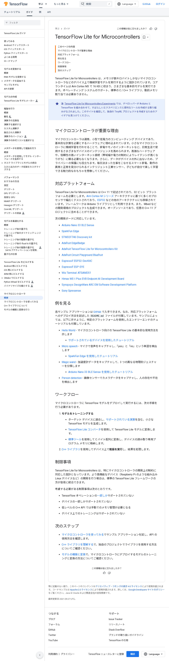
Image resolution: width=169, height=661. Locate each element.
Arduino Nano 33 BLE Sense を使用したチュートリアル (100, 372)
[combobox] (95, 4)
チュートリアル (12, 12)
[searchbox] (22, 22)
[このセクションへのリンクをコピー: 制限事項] (74, 462)
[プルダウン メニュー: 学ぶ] (47, 4)
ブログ (51, 619)
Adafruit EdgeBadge (73, 243)
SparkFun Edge (70, 231)
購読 (132, 654)
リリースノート (117, 624)
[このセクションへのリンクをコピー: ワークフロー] (82, 395)
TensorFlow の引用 (118, 640)
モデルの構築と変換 (73, 554)
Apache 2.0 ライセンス (81, 589)
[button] (21, 81)
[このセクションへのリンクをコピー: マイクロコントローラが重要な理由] (121, 131)
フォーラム (54, 624)
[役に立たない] (155, 28)
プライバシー (68, 654)
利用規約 (53, 654)
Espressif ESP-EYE (73, 266)
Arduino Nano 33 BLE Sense (78, 225)
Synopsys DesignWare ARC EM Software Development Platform (99, 284)
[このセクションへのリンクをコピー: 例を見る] (74, 304)
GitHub (146, 3)
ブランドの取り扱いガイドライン (126, 635)
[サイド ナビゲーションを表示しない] (39, 655)
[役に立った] (150, 28)
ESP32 (101, 200)
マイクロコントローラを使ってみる (83, 534)
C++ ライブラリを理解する (77, 544)
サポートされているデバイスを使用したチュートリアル (101, 340)
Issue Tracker (116, 619)
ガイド (29, 12)
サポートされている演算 (120, 419)
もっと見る (60, 3)
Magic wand (69, 362)
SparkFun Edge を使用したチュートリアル (93, 356)
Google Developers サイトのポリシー (146, 589)
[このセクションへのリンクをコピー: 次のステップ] (82, 526)
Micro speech (70, 346)
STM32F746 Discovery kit (77, 237)
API (49, 12)
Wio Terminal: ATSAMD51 (76, 272)
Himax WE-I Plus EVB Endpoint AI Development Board (93, 278)
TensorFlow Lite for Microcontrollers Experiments (90, 103)
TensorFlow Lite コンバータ (84, 429)
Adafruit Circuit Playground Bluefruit (82, 255)
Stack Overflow (117, 629)
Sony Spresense (71, 290)
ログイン (160, 4)
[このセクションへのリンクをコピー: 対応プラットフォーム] (98, 184)
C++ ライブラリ (71, 449)
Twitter (52, 635)
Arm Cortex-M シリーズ (100, 196)
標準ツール (75, 439)
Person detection (72, 378)
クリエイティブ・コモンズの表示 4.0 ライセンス (118, 586)
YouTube (53, 640)
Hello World (68, 330)
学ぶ (40, 3)
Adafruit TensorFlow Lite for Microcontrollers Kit (90, 249)
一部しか (102, 495)
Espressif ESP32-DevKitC (77, 260)
